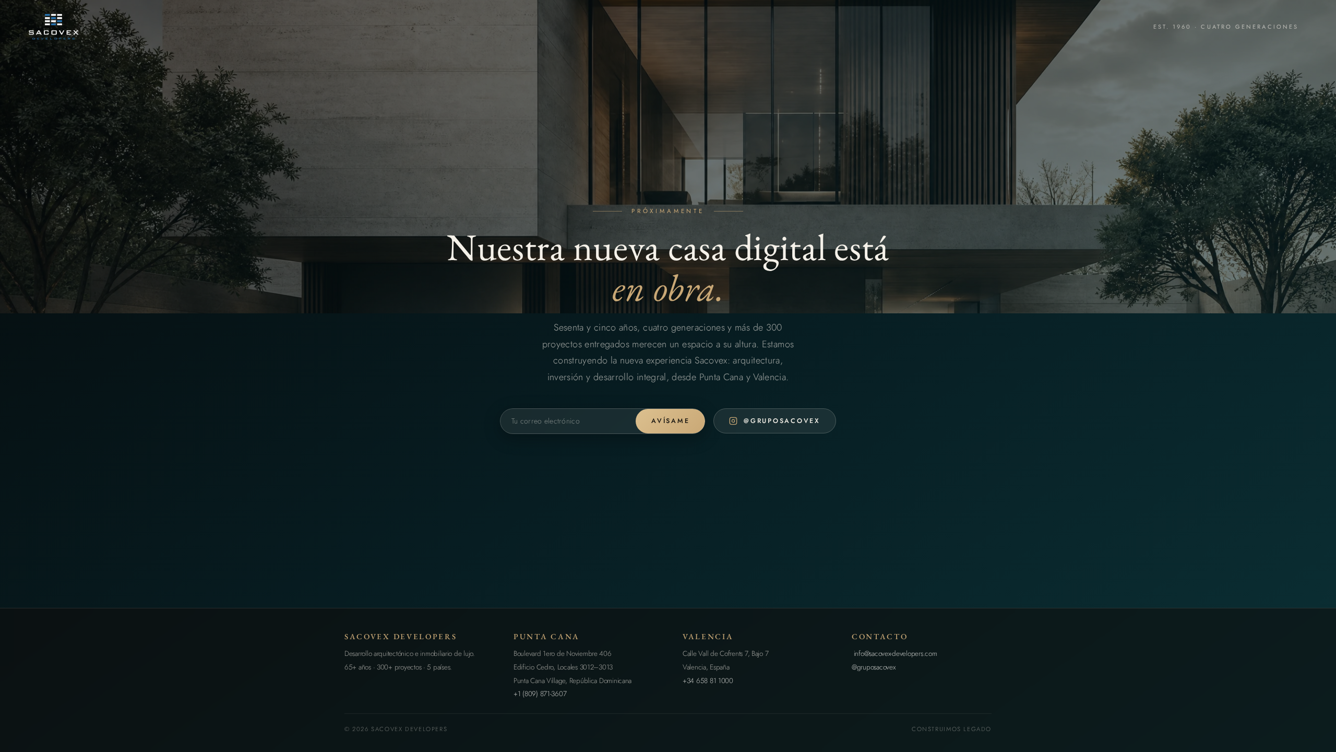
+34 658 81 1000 (708, 681)
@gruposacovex (874, 667)
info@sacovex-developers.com (894, 654)
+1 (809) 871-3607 (540, 694)
